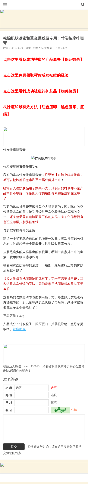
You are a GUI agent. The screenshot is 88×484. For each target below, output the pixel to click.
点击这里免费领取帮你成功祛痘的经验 (36, 75)
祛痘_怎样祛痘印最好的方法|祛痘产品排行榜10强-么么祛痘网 (44, 4)
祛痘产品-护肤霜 (42, 48)
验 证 (9, 410)
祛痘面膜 (19, 329)
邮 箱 (9, 395)
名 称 (9, 387)
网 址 (9, 402)
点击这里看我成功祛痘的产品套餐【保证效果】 (43, 59)
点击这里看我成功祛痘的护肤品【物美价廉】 (41, 91)
